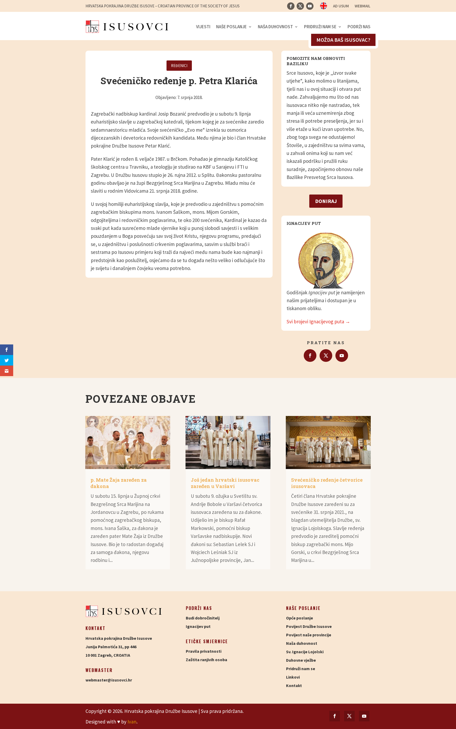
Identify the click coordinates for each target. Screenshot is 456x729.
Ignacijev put (198, 626)
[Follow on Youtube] (310, 6)
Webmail (362, 6)
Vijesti (203, 27)
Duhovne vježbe (301, 660)
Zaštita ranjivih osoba (206, 659)
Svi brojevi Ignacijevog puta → (318, 321)
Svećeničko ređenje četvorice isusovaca (327, 483)
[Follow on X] (300, 6)
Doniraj (326, 201)
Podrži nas (359, 27)
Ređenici (179, 65)
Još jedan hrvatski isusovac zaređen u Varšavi (225, 483)
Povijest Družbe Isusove (309, 626)
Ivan (131, 721)
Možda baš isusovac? (343, 39)
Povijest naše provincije (308, 634)
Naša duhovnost (275, 27)
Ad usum (341, 6)
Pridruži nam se (320, 27)
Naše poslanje (231, 27)
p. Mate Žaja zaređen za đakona (119, 483)
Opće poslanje (299, 618)
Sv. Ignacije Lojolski (305, 651)
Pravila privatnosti (203, 651)
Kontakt (294, 685)
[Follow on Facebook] (290, 6)
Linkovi (293, 677)
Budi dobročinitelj (203, 618)
